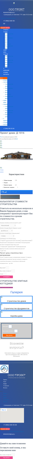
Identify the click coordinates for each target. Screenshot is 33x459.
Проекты (5, 29)
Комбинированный (21, 246)
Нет (5, 250)
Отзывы (5, 72)
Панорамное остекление (14, 242)
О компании (6, 385)
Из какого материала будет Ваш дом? (9, 244)
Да (2, 250)
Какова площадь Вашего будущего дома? (10, 228)
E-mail (1, 274)
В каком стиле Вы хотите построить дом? (10, 222)
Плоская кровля (26, 242)
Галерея (5, 54)
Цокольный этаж (10, 240)
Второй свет (3, 242)
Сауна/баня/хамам (26, 240)
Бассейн (18, 240)
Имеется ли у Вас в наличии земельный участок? (12, 248)
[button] (5, 28)
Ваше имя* (3, 267)
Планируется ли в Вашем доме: (8, 238)
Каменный (4, 246)
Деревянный (11, 246)
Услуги (5, 31)
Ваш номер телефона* (5, 271)
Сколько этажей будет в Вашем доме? (10, 233)
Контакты (6, 74)
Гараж (2, 240)
